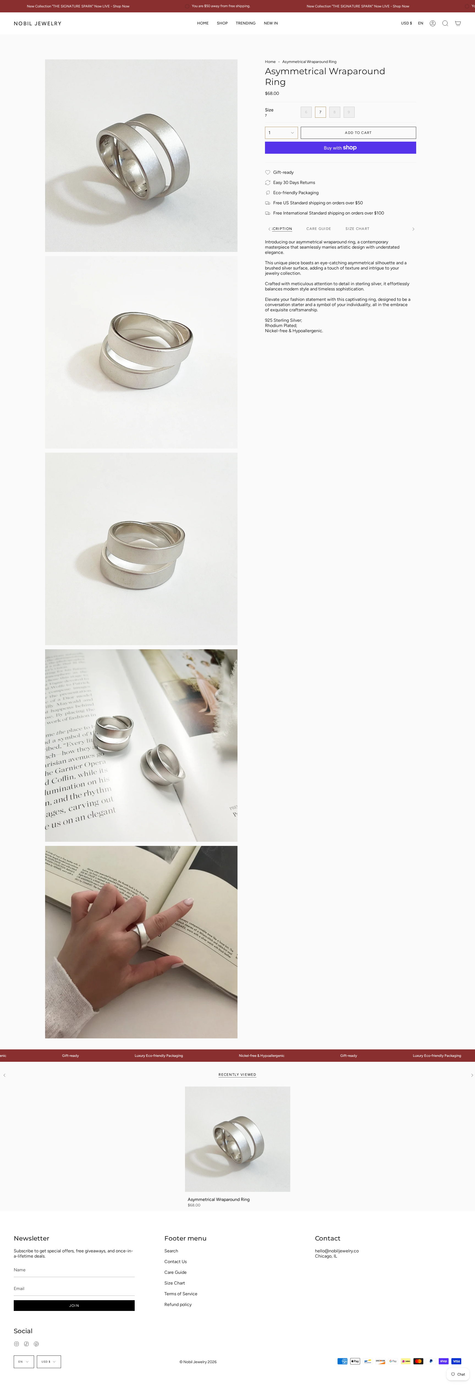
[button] (222, 23)
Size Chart (174, 1283)
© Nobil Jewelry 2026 (198, 1362)
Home (270, 61)
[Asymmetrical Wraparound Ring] (237, 1139)
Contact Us (175, 1261)
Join (74, 1306)
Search (171, 1250)
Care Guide (175, 1272)
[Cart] (458, 23)
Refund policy (178, 1304)
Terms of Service (180, 1293)
